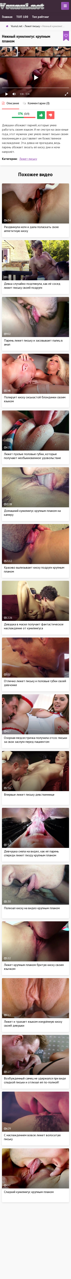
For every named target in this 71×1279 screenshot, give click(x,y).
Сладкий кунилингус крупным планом (29, 1192)
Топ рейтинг (40, 17)
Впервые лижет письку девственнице (29, 794)
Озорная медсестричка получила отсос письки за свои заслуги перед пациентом (35, 740)
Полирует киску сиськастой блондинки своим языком (34, 399)
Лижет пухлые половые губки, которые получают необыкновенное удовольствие (32, 456)
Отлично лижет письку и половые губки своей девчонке (35, 683)
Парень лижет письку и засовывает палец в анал (33, 342)
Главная (7, 17)
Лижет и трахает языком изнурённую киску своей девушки (33, 1023)
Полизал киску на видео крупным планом (32, 908)
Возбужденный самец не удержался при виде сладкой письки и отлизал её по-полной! (35, 1080)
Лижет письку (28, 159)
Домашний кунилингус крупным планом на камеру (32, 513)
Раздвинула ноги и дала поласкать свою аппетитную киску (31, 229)
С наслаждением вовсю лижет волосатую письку (32, 1137)
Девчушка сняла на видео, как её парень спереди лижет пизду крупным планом (31, 853)
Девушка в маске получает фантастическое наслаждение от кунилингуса (34, 626)
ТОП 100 (22, 17)
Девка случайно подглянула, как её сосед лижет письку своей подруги (32, 286)
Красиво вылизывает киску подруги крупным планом (34, 569)
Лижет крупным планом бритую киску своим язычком (34, 967)
